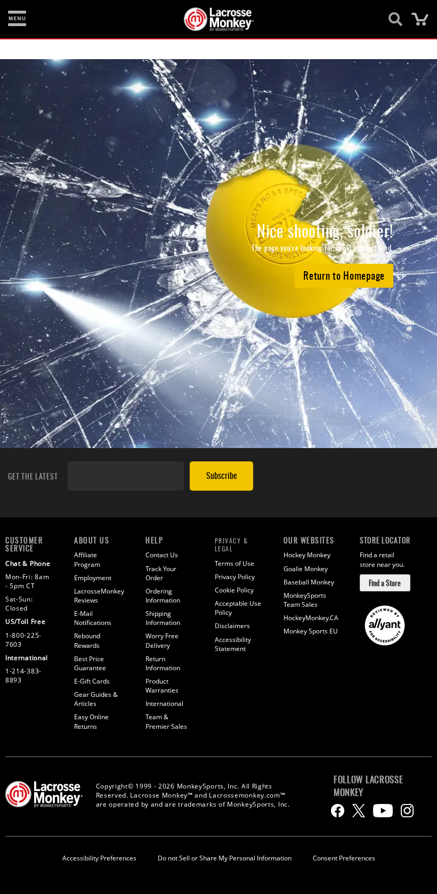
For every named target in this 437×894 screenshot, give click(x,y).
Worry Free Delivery (162, 640)
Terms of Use (234, 563)
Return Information (162, 663)
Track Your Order (160, 573)
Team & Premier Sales (166, 721)
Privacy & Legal (231, 544)
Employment (92, 577)
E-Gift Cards (92, 681)
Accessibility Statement (233, 644)
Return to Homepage (344, 274)
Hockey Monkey (307, 554)
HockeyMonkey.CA (311, 617)
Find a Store (385, 582)
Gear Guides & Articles (96, 699)
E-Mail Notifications (92, 618)
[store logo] (212, 19)
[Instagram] (407, 810)
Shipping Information (162, 618)
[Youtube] (383, 810)
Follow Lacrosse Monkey (368, 786)
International (164, 703)
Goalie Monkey (306, 568)
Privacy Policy (235, 576)
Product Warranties (162, 686)
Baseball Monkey (309, 582)
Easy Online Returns (91, 721)
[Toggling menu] (17, 19)
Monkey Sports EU (311, 631)
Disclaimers (232, 625)
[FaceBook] (337, 810)
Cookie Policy (234, 590)
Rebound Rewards (87, 640)
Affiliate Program (87, 559)
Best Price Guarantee (90, 663)
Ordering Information (162, 596)
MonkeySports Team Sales (305, 600)
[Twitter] (358, 810)
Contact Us (161, 554)
